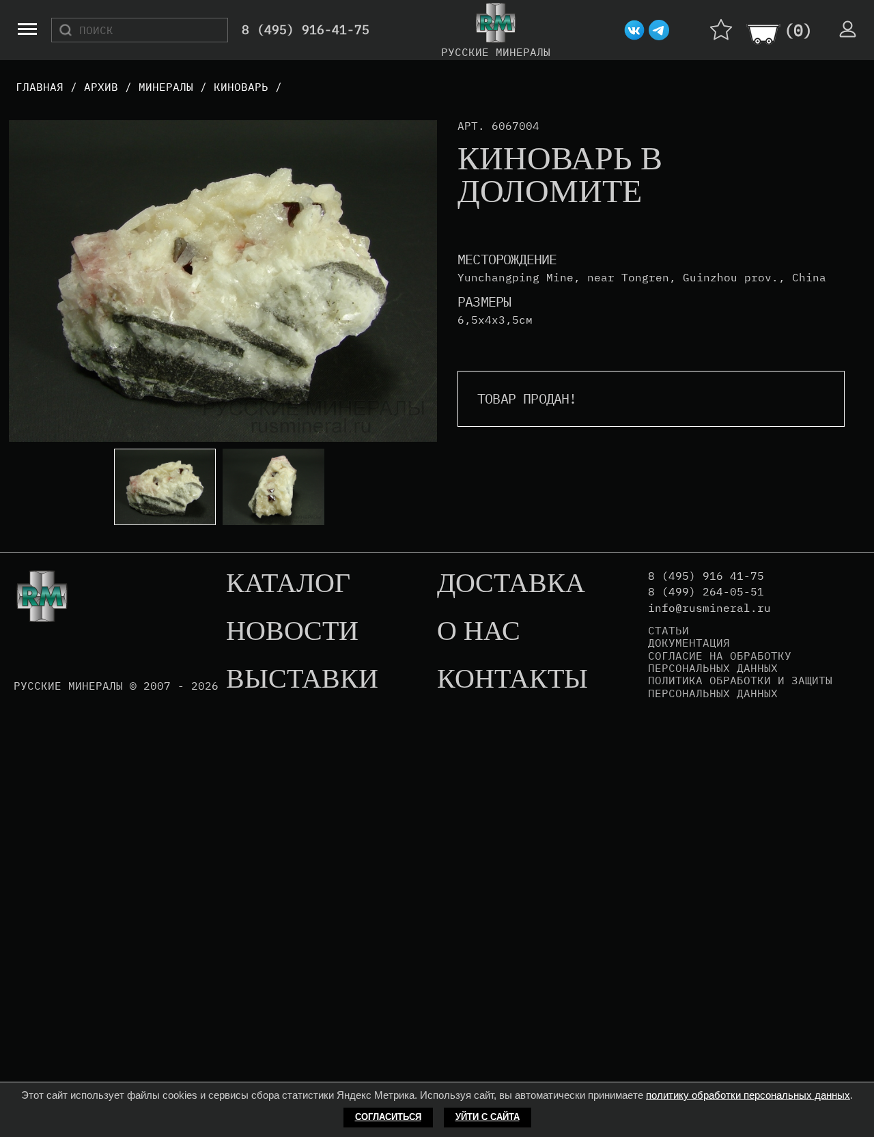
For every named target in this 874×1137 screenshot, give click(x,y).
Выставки (302, 679)
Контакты (512, 679)
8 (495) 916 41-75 (706, 576)
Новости (292, 631)
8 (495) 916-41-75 (305, 30)
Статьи (668, 630)
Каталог (288, 584)
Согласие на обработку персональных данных (719, 662)
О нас (478, 631)
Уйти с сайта (487, 1117)
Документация (689, 642)
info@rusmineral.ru (709, 608)
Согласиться (388, 1117)
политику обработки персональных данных (748, 1095)
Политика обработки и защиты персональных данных (740, 686)
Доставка (511, 584)
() (798, 30)
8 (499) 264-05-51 (706, 591)
